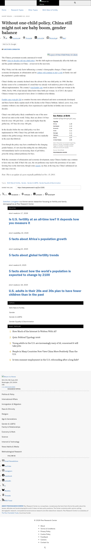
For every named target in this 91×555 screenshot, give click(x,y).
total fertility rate (37, 87)
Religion (5, 414)
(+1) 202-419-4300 (8, 387)
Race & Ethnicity (8, 409)
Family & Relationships (11, 427)
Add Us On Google (9, 44)
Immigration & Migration (11, 404)
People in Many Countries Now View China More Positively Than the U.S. (44, 353)
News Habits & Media (10, 446)
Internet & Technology (10, 442)
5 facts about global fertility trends (34, 255)
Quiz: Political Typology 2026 (26, 337)
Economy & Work (8, 432)
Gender (23, 183)
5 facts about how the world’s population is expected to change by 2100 (40, 273)
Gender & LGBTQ (32, 183)
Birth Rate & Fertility (13, 183)
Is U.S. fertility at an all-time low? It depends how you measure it (44, 221)
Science (5, 437)
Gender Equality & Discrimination (50, 183)
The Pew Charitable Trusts (10, 513)
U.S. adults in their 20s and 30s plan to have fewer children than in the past (45, 292)
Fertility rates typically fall (11, 99)
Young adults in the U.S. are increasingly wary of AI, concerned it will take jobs (45, 344)
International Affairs (10, 399)
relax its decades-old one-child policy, (21, 60)
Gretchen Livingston (12, 49)
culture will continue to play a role (50, 72)
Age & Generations (9, 419)
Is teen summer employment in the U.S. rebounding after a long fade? (45, 359)
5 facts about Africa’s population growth (38, 239)
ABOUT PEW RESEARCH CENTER (12, 506)
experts (38, 165)
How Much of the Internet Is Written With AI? (34, 331)
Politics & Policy (8, 394)
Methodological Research (12, 451)
